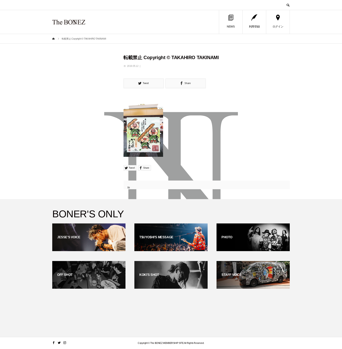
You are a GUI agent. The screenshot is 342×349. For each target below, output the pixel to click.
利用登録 (254, 26)
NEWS (231, 26)
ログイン (278, 26)
